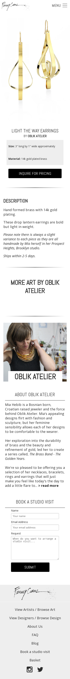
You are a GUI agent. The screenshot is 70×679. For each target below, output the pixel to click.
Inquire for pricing (35, 173)
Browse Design (49, 618)
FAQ (35, 635)
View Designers (21, 618)
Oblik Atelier (37, 136)
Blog (35, 643)
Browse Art (46, 609)
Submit (30, 567)
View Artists (24, 609)
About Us (35, 626)
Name (14, 510)
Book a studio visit (35, 651)
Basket (35, 660)
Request (16, 533)
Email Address (19, 522)
